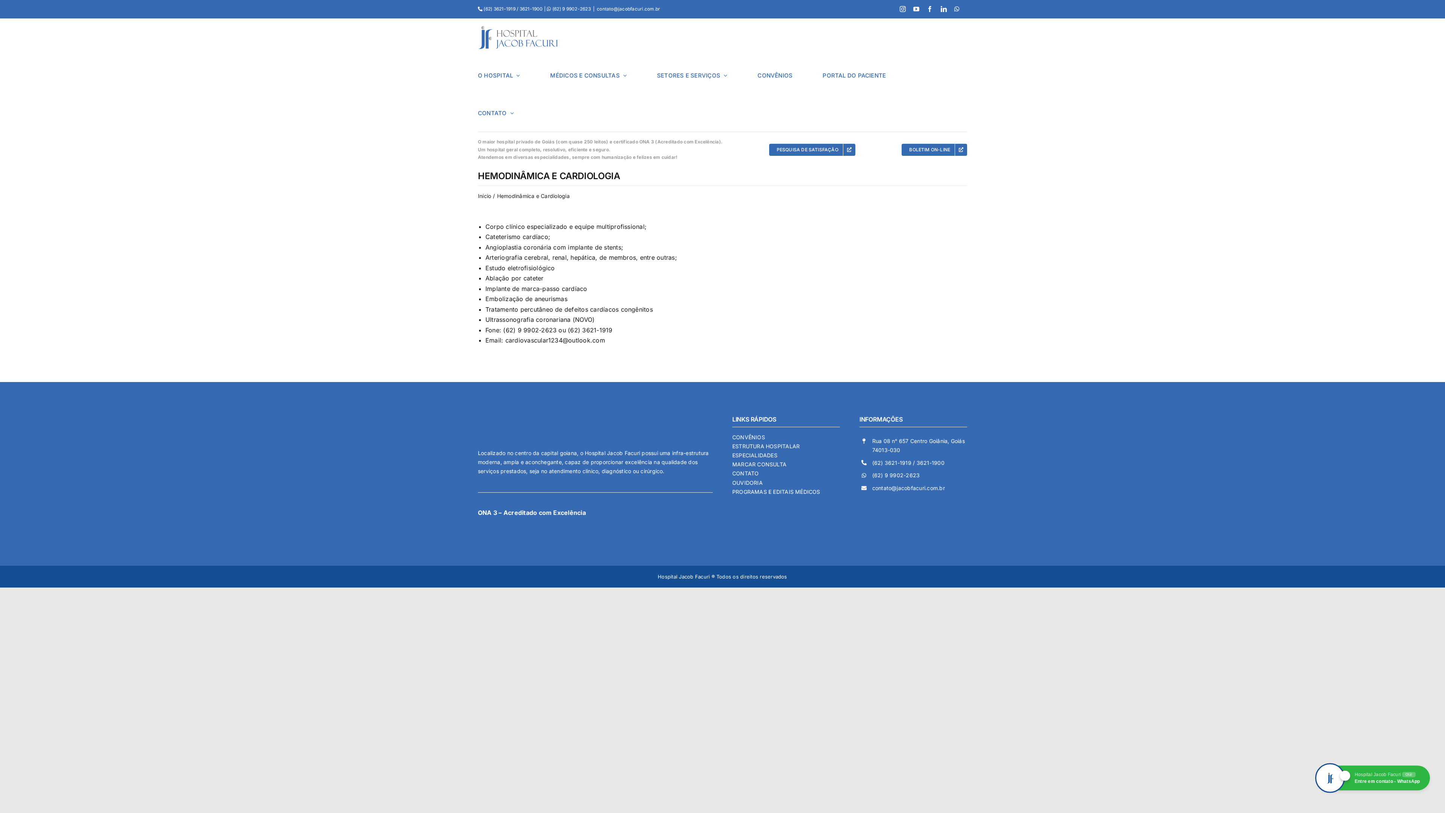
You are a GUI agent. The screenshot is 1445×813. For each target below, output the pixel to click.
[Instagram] (903, 9)
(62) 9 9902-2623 (896, 475)
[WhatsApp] (957, 9)
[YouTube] (916, 9)
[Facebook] (930, 9)
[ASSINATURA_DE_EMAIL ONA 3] (521, 521)
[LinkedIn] (944, 9)
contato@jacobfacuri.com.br (628, 9)
